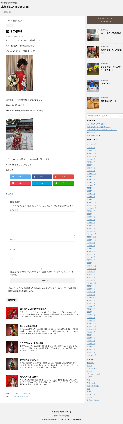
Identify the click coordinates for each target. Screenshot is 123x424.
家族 (88, 389)
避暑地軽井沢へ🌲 (109, 101)
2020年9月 (91, 289)
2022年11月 (91, 237)
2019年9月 (91, 300)
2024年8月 (91, 179)
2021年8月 (91, 274)
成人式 (10, 194)
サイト (12, 259)
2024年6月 (91, 185)
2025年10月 (91, 156)
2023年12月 (91, 202)
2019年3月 (91, 315)
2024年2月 (91, 197)
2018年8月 (91, 335)
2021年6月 (91, 280)
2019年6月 (91, 306)
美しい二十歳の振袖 (28, 326)
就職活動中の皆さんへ (22, 396)
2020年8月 (91, 292)
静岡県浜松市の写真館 (61, 416)
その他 (89, 371)
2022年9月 (91, 243)
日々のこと (91, 394)
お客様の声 (6, 12)
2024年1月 (91, 200)
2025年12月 (91, 151)
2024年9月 (91, 176)
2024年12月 (91, 174)
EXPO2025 (106, 84)
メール (13, 249)
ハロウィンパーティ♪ (21, 393)
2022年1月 (91, 263)
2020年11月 (91, 283)
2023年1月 (91, 231)
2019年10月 (91, 298)
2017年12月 (91, 355)
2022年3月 (91, 257)
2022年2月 (91, 260)
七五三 (89, 377)
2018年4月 (91, 347)
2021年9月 (91, 272)
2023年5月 (91, 223)
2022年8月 (91, 246)
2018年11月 (91, 326)
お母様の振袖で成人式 (29, 360)
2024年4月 (91, 191)
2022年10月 (91, 240)
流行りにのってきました (111, 33)
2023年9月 (91, 211)
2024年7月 (91, 182)
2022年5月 (91, 254)
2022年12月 (91, 234)
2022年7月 (91, 249)
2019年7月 (91, 303)
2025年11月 (91, 153)
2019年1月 (91, 321)
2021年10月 (91, 269)
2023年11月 (91, 205)
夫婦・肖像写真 (93, 386)
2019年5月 (91, 309)
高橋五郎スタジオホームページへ (105, 19)
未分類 (89, 397)
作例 (88, 380)
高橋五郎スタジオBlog (15, 6)
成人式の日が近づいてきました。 (34, 309)
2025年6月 (91, 168)
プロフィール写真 (93, 374)
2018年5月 (91, 344)
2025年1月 (91, 171)
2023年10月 (91, 208)
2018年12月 (91, 323)
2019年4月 (91, 312)
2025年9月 (91, 159)
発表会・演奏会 (93, 400)
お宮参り (90, 363)
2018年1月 (91, 352)
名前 (12, 239)
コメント (14, 210)
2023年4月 (91, 225)
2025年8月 (91, 162)
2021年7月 (91, 277)
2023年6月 (91, 220)
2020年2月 (91, 295)
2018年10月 (91, 329)
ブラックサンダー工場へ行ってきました (102, 130)
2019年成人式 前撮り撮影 (31, 343)
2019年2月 (91, 318)
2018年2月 (91, 349)
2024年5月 (91, 188)
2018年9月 (91, 332)
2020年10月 (91, 286)
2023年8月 (91, 214)
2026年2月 (91, 148)
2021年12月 (91, 266)
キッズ (89, 366)
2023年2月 (91, 228)
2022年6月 (91, 251)
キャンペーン (92, 368)
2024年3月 (91, 194)
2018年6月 (91, 341)
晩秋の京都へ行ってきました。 (99, 127)
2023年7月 (91, 217)
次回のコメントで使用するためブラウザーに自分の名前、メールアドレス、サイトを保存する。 (42, 273)
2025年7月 (91, 165)
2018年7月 (91, 338)
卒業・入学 (91, 383)
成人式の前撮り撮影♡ (29, 377)
